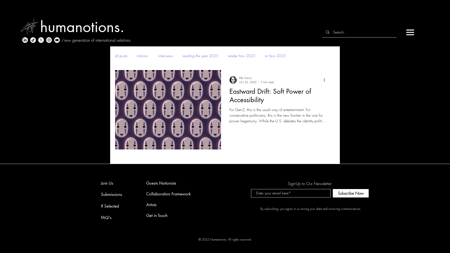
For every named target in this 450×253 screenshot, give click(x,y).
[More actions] (326, 80)
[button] (410, 32)
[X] (41, 40)
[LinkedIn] (25, 40)
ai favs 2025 (275, 55)
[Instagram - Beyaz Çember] (49, 40)
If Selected (110, 206)
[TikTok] (33, 40)
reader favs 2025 (241, 55)
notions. (143, 55)
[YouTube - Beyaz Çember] (57, 40)
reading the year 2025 (200, 55)
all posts (121, 55)
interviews (165, 55)
